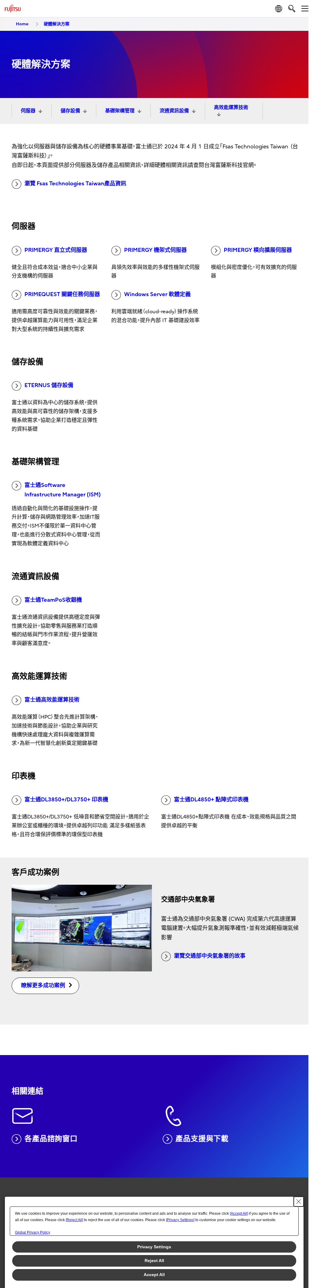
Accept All (154, 1274)
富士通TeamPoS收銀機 (53, 600)
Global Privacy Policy (32, 1232)
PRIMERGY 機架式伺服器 (155, 250)
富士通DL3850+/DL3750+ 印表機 (66, 799)
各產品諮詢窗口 (51, 1138)
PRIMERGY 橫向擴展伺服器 (258, 250)
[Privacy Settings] (180, 1220)
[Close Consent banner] (299, 1201)
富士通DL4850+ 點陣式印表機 (211, 799)
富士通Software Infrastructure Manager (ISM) (62, 490)
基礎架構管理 (119, 111)
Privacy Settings (154, 1246)
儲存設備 (70, 111)
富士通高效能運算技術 (51, 700)
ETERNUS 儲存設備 (48, 385)
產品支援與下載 (202, 1138)
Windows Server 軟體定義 (157, 294)
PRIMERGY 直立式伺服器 (55, 250)
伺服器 (28, 111)
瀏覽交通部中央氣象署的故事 (209, 956)
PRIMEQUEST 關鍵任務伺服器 (62, 294)
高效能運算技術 (231, 107)
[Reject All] (74, 1220)
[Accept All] (239, 1213)
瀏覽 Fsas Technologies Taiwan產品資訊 (75, 183)
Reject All (154, 1260)
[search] (291, 8)
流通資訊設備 (174, 111)
